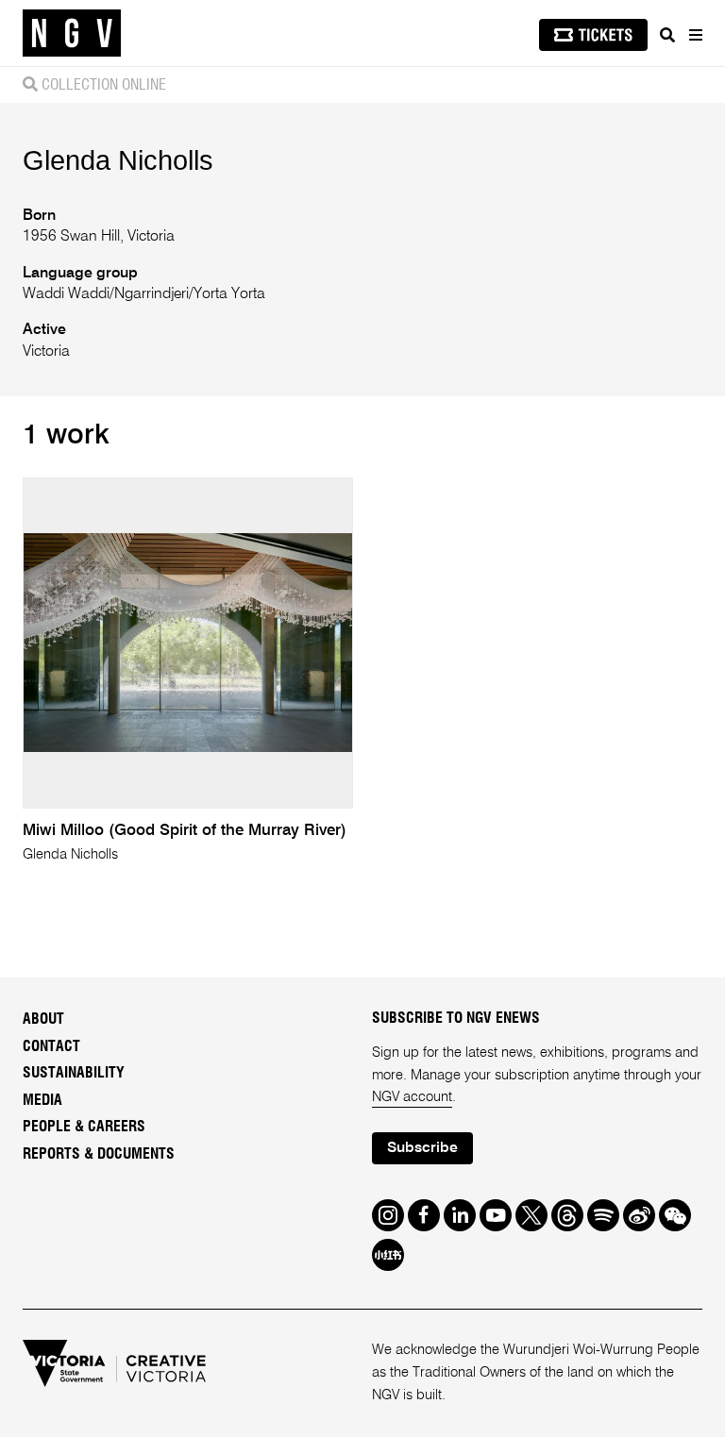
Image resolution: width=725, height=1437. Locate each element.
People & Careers (84, 1126)
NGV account (412, 1097)
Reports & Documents (99, 1153)
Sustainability (74, 1072)
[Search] (667, 34)
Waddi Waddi (66, 294)
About (43, 1019)
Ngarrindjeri (151, 294)
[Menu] (694, 35)
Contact (51, 1046)
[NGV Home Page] (72, 33)
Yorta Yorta (229, 294)
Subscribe (422, 1148)
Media (42, 1100)
